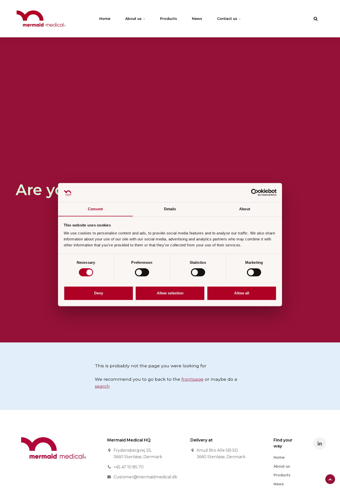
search (102, 386)
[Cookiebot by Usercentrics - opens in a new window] (255, 192)
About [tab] (244, 209)
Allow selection (170, 293)
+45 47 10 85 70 (128, 467)
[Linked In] (319, 443)
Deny (98, 293)
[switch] (142, 272)
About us (134, 18)
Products (168, 18)
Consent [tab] (95, 209)
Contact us (227, 18)
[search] (315, 18)
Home (104, 18)
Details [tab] (170, 209)
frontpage (192, 379)
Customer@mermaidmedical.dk (145, 477)
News (197, 18)
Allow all (241, 293)
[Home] (53, 462)
